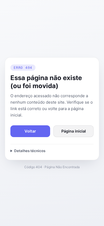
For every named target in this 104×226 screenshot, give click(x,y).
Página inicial (73, 131)
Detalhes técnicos (29, 151)
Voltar (30, 131)
